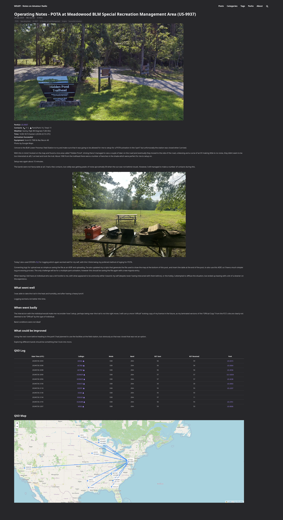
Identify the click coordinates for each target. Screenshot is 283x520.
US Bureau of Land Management (50, 21)
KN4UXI (80, 397)
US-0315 (230, 361)
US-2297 (230, 388)
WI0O (80, 406)
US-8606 (230, 406)
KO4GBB (80, 402)
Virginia (64, 21)
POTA (16, 21)
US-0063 (230, 384)
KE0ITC (80, 388)
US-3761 (230, 402)
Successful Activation (75, 21)
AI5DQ (80, 361)
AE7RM (80, 365)
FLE (37, 262)
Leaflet (229, 502)
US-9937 (35, 21)
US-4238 (230, 379)
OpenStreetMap (238, 502)
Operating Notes (25, 21)
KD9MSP (80, 374)
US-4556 (230, 370)
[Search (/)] (267, 6)
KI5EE (80, 393)
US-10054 (230, 374)
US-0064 (230, 365)
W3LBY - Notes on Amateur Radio (30, 6)
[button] (17, 423)
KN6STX (80, 384)
